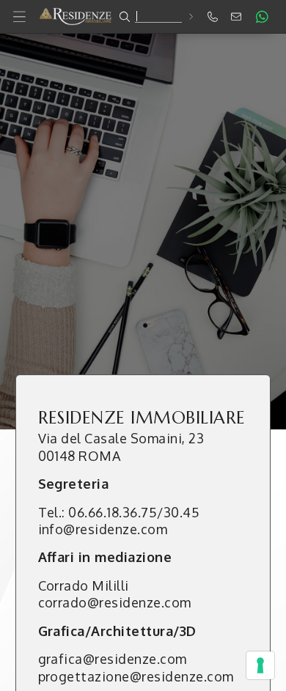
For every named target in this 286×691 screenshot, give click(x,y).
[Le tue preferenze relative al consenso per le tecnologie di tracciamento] (260, 665)
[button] (143, 17)
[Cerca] (190, 16)
